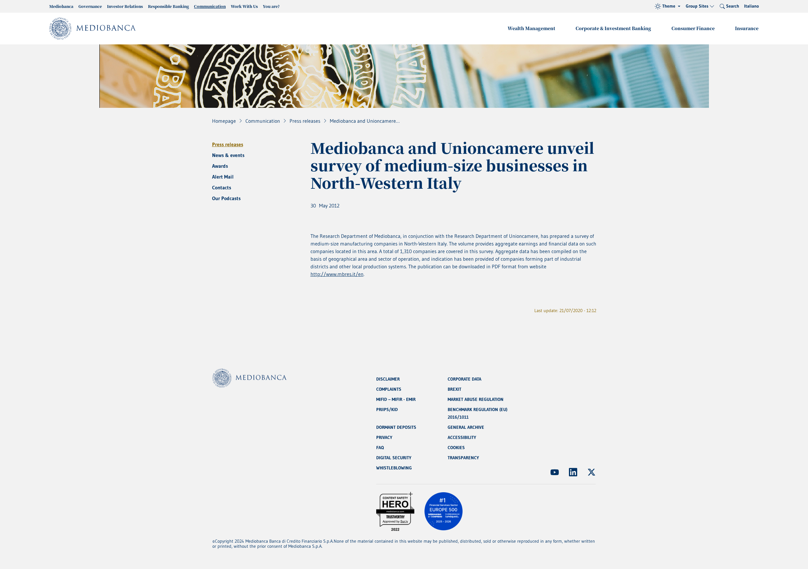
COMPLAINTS (388, 389)
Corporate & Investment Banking (613, 28)
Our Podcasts (226, 198)
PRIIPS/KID (387, 409)
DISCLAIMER (388, 379)
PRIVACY (384, 437)
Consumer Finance (693, 28)
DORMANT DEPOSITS (396, 427)
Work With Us (244, 6)
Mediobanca (61, 6)
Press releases (227, 144)
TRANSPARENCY (463, 458)
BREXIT (454, 389)
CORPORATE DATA (464, 379)
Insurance (746, 28)
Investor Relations (125, 6)
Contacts (221, 187)
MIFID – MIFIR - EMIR (396, 399)
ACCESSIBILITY (462, 437)
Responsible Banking (168, 6)
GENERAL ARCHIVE (466, 427)
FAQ (380, 447)
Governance (90, 6)
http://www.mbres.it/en (337, 274)
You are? (271, 6)
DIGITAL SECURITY (393, 458)
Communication (210, 6)
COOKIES (456, 447)
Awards (220, 166)
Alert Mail (223, 176)
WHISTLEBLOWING (394, 468)
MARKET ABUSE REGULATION (476, 399)
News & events (228, 155)
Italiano (751, 6)
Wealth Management (531, 28)
